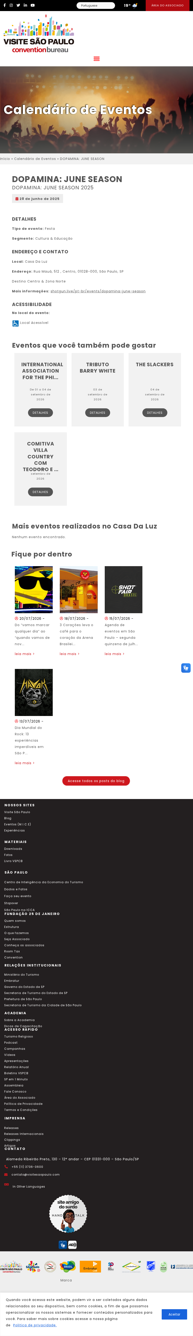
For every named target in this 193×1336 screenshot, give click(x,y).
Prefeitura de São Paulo (23, 999)
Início (5, 158)
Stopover (11, 903)
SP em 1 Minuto (16, 1079)
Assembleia (14, 1085)
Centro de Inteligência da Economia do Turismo (43, 882)
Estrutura (11, 927)
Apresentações (16, 1061)
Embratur (11, 981)
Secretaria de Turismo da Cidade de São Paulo (43, 1005)
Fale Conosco (15, 1091)
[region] (96, 1314)
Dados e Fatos (16, 889)
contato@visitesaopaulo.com (36, 1175)
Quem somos (15, 921)
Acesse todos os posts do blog (96, 781)
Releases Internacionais (24, 1134)
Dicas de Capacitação (23, 1026)
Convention (13, 957)
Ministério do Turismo (21, 975)
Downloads (13, 849)
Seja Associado (17, 939)
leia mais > (25, 654)
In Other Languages (29, 1187)
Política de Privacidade (23, 1104)
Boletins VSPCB (16, 1073)
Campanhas (14, 1049)
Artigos (10, 1146)
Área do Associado (168, 5)
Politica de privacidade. (35, 1325)
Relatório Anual (16, 1067)
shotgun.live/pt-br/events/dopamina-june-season (98, 291)
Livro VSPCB (13, 861)
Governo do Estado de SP (24, 987)
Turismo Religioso (18, 1036)
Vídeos (10, 1055)
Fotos (8, 855)
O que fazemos (16, 933)
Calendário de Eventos (35, 158)
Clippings (12, 1140)
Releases (11, 1128)
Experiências (14, 830)
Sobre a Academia (19, 1020)
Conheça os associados (24, 945)
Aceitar (174, 1314)
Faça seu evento (17, 896)
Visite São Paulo (17, 812)
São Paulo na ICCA (19, 910)
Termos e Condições (21, 1110)
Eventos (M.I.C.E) (17, 824)
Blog (8, 818)
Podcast (11, 1043)
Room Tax (12, 951)
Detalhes (40, 413)
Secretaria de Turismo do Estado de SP (36, 993)
